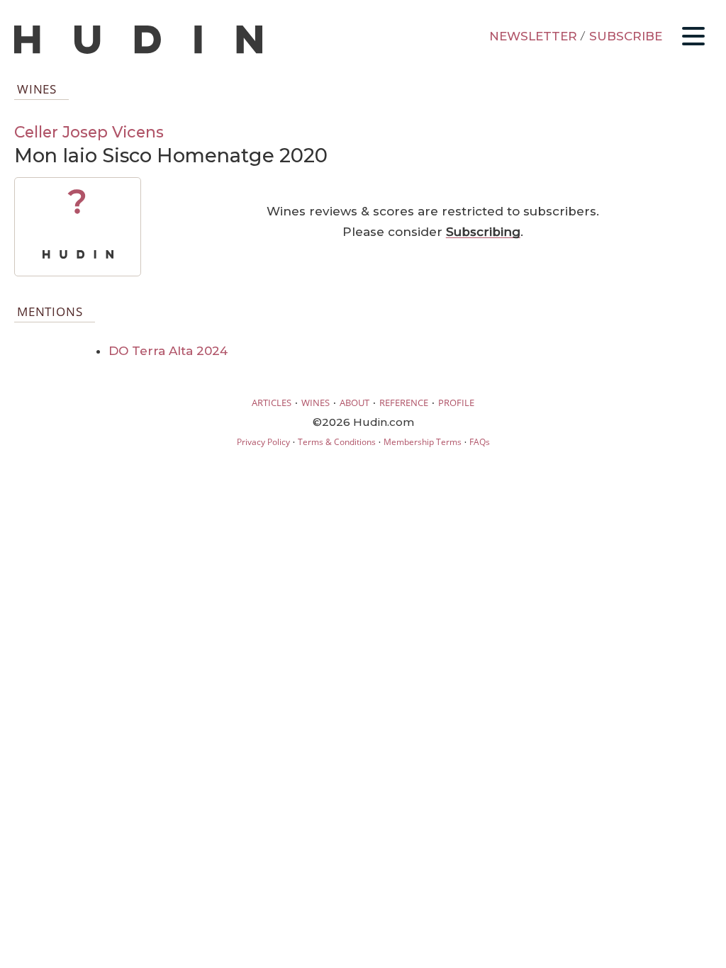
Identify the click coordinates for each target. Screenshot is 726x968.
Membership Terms (423, 442)
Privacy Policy (263, 442)
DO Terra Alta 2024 (168, 351)
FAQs (479, 442)
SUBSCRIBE (625, 36)
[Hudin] (138, 50)
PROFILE (456, 402)
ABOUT (354, 402)
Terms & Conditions (337, 442)
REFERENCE (403, 402)
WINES (315, 402)
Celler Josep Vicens (89, 132)
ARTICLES (271, 402)
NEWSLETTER (533, 36)
